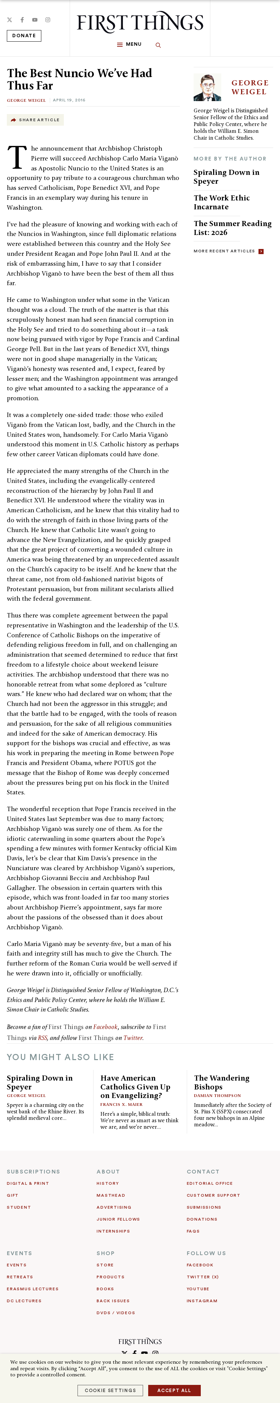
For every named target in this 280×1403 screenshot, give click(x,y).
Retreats (20, 1277)
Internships (113, 1231)
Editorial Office (210, 1183)
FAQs (193, 1231)
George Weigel (26, 100)
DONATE (24, 35)
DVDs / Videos (116, 1313)
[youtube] (35, 20)
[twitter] (9, 20)
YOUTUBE (198, 1289)
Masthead (111, 1195)
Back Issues (113, 1301)
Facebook (105, 1027)
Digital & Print (28, 1183)
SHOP (106, 1253)
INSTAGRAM (202, 1301)
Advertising (114, 1207)
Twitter (132, 1038)
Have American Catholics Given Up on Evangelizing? (135, 1086)
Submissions (204, 1207)
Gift (13, 1195)
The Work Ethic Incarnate (222, 202)
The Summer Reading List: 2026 (233, 227)
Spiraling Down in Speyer (227, 176)
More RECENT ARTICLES (224, 251)
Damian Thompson (217, 1095)
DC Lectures (24, 1301)
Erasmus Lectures (33, 1289)
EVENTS (19, 1253)
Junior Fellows (118, 1219)
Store (105, 1265)
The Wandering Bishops (222, 1082)
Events (17, 1265)
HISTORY (108, 1183)
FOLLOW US (206, 1253)
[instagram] (48, 20)
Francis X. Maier (121, 1104)
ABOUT (108, 1172)
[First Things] (140, 22)
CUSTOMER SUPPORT (214, 1195)
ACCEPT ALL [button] (174, 1390)
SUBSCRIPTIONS (33, 1172)
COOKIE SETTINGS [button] (110, 1390)
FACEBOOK (200, 1265)
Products (111, 1277)
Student (19, 1207)
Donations (202, 1219)
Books (105, 1289)
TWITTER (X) (203, 1277)
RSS (42, 1038)
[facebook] (22, 20)
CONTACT (203, 1172)
